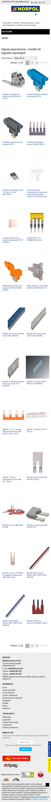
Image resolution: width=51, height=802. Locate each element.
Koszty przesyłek (8, 690)
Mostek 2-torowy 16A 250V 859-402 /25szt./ (37, 478)
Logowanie (6, 720)
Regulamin (6, 701)
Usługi (4, 706)
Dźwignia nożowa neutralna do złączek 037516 (37, 95)
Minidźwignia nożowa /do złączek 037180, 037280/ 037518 (12, 288)
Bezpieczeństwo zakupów (12, 698)
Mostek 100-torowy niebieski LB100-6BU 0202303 (13, 335)
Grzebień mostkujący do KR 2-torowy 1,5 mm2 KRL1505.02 (13, 192)
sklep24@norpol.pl (15, 668)
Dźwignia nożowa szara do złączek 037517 (13, 143)
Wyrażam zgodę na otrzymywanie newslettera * (24, 745)
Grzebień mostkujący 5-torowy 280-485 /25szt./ (36, 143)
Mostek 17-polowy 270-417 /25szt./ (37, 430)
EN (36, 3)
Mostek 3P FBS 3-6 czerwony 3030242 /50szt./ (37, 622)
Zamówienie (7, 725)
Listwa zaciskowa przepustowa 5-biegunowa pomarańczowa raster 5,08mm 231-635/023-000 (37, 193)
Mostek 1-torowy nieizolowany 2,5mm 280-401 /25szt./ (12, 479)
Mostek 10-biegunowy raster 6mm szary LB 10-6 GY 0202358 (13, 384)
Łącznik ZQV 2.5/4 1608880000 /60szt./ (35, 239)
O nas (4, 687)
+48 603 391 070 (15, 674)
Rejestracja (6, 717)
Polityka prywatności (10, 727)
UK (44, 3)
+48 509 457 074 (15, 671)
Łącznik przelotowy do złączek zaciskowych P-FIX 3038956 (13, 240)
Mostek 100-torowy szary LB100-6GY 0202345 (36, 335)
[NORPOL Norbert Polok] (25, 9)
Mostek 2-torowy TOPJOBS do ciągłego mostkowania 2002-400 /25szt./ (13, 575)
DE (40, 3)
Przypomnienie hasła (10, 722)
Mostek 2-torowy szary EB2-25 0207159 (37, 526)
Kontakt (5, 703)
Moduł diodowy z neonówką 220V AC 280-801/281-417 (37, 287)
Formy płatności (8, 693)
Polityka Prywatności (39, 799)
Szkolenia (6, 708)
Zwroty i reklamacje (9, 695)
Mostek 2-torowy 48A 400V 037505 (13, 526)
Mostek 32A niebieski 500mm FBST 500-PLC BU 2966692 (12, 623)
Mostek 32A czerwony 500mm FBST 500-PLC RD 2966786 (36, 575)
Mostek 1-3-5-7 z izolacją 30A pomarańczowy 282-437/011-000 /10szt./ (12, 431)
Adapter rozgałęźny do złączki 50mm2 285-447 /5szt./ (12, 96)
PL (32, 3)
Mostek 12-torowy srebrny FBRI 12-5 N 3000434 (36, 383)
